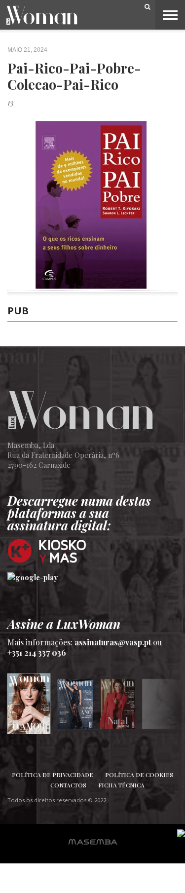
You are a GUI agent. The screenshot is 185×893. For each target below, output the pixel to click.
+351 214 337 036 (36, 652)
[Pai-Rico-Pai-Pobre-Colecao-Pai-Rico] (91, 285)
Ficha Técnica (121, 785)
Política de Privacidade (52, 775)
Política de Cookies (139, 775)
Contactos (68, 785)
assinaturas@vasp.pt (112, 642)
